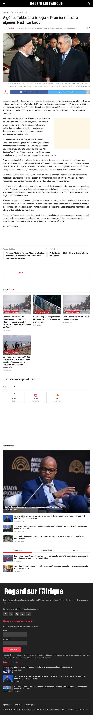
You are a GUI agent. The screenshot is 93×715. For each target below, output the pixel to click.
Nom (5, 630)
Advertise (16, 705)
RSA (12, 28)
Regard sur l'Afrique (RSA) (17, 709)
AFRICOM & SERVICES (82, 709)
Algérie (46, 28)
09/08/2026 (7, 330)
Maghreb (73, 28)
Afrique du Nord (22, 12)
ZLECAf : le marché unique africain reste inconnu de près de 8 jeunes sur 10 (33, 507)
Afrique (12, 12)
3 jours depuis (19, 541)
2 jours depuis (19, 521)
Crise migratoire (12, 312)
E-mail (6, 639)
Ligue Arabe (65, 28)
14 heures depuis (11, 510)
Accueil (5, 12)
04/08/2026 (37, 325)
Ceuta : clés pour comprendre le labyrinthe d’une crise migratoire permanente (46, 319)
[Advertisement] (72, 133)
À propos (6, 705)
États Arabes (55, 28)
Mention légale (29, 705)
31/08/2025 (22, 28)
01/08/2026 (7, 370)
